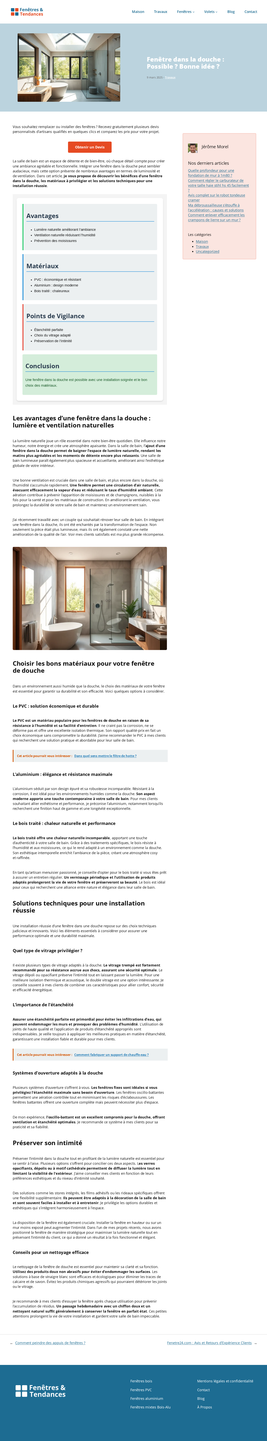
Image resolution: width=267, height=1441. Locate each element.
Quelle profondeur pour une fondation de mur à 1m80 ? (211, 173)
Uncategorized (207, 251)
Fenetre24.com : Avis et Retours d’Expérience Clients (209, 1342)
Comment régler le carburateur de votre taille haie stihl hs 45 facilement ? (218, 185)
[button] (90, 147)
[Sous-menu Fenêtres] (194, 12)
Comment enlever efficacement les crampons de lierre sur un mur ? (216, 217)
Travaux (170, 77)
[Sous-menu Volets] (216, 12)
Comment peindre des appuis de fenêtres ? (50, 1342)
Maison (202, 241)
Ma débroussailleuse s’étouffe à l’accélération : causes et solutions (216, 207)
